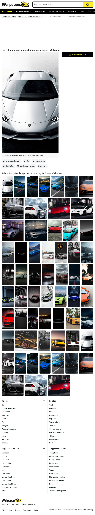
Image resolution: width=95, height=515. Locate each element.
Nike (50, 412)
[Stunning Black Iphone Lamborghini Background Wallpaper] (71, 186)
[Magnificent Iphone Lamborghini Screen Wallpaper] (87, 274)
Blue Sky (52, 408)
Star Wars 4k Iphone (9, 487)
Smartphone (54, 467)
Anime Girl (5, 439)
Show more (42, 166)
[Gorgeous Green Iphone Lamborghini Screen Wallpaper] (60, 296)
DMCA (36, 510)
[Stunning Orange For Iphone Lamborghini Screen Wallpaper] (86, 186)
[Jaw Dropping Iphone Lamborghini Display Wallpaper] (8, 318)
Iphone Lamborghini (12, 161)
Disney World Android (56, 11)
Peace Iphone (54, 439)
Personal (52, 487)
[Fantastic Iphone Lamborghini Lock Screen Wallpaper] (87, 318)
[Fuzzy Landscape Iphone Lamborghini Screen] (7, 186)
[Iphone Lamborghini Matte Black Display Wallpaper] (87, 252)
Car (27, 161)
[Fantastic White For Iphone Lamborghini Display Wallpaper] (72, 340)
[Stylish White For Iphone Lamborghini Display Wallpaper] (82, 208)
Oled (51, 405)
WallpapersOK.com (9, 16)
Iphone (4, 456)
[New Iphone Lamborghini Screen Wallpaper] (13, 208)
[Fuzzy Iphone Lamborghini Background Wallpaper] (48, 252)
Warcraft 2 (72, 11)
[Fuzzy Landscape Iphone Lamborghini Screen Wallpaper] (87, 340)
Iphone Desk (53, 463)
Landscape (6, 412)
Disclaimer (27, 510)
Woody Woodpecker (9, 429)
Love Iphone (6, 480)
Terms (17, 510)
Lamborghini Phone (9, 484)
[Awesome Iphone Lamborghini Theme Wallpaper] (33, 318)
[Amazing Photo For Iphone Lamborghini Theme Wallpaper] (8, 252)
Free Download (79, 54)
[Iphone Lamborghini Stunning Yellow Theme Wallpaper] (58, 340)
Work (3, 422)
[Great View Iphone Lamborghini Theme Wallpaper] (57, 186)
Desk (51, 443)
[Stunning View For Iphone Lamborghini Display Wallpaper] (45, 318)
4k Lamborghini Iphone (57, 491)
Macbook (5, 453)
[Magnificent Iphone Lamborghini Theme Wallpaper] (32, 186)
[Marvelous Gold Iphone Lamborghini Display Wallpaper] (26, 340)
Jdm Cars (53, 426)
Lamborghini (40, 161)
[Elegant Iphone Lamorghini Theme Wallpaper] (58, 318)
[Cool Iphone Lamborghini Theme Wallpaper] (8, 274)
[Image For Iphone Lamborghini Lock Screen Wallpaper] (74, 252)
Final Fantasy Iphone (23, 11)
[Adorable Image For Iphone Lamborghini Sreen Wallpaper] (62, 274)
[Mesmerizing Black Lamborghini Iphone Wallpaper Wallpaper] (86, 230)
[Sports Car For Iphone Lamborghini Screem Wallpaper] (34, 296)
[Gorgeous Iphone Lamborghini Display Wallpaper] (47, 296)
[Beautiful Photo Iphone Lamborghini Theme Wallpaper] (44, 186)
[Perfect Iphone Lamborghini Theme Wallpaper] (36, 230)
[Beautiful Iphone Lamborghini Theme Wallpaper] (87, 296)
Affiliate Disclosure (29, 505)
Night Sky (52, 419)
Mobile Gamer (40, 11)
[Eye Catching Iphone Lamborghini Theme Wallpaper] (8, 296)
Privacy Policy (7, 510)
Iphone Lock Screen (56, 456)
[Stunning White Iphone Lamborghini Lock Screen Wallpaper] (8, 363)
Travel (4, 419)
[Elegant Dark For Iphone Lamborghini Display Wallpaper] (21, 252)
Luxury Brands (54, 460)
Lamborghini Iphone (27, 166)
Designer (5, 426)
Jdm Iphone (53, 453)
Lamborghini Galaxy (56, 480)
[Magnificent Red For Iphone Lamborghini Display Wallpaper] (59, 208)
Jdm (3, 491)
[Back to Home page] (16, 4)
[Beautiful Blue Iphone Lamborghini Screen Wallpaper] (19, 186)
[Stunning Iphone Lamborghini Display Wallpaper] (34, 252)
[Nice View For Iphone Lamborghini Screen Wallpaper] (13, 230)
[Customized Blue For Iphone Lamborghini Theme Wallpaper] (70, 230)
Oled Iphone (6, 474)
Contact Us (15, 505)
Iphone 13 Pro (54, 484)
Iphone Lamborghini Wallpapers (29, 16)
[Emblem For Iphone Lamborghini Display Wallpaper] (61, 252)
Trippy (51, 470)
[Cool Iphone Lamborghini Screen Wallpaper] (21, 296)
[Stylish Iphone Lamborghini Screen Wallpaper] (74, 296)
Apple (4, 436)
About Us (5, 505)
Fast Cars (5, 460)
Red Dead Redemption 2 (58, 432)
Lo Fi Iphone (53, 415)
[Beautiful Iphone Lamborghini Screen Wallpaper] (36, 208)
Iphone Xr (5, 432)
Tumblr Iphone (54, 422)
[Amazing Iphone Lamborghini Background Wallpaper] (73, 318)
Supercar (5, 467)
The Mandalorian (55, 429)
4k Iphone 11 (54, 436)
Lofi (3, 470)
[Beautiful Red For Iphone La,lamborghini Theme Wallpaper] (55, 230)
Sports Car (9, 166)
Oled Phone (53, 474)
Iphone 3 (5, 443)
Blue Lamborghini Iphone (58, 477)
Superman (6, 415)
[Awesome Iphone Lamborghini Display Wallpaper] (48, 274)
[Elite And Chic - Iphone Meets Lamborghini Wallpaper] (35, 274)
